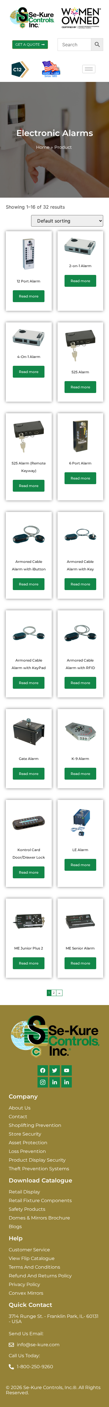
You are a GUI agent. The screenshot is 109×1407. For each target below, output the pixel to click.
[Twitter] (54, 1070)
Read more (28, 296)
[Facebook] (42, 1070)
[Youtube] (66, 1070)
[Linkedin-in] (54, 1082)
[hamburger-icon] (88, 69)
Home (42, 147)
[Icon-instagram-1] (42, 1082)
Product (63, 147)
